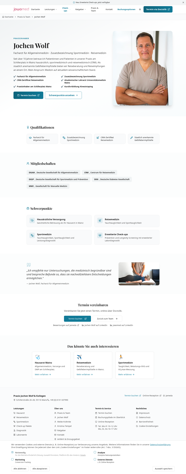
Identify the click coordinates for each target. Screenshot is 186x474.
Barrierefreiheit (146, 421)
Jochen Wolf (62, 417)
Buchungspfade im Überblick (111, 417)
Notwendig (20, 452)
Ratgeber (79, 9)
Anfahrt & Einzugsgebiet (68, 439)
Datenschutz (144, 417)
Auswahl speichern (163, 468)
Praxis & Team (94, 9)
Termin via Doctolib (156, 9)
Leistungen (50, 9)
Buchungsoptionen (126, 9)
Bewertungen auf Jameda (64, 325)
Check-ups (65, 9)
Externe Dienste (105, 459)
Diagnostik (21, 430)
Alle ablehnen (20, 468)
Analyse (101, 452)
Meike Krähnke (64, 421)
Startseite (35, 9)
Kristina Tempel (64, 426)
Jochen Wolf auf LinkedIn (96, 325)
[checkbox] (12, 452)
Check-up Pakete (24, 426)
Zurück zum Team (105, 318)
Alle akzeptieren (40, 468)
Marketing (20, 459)
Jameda (168, 395)
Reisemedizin (22, 417)
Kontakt (109, 9)
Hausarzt (20, 413)
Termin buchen (28, 95)
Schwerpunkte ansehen (62, 95)
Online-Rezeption (152, 395)
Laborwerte (21, 434)
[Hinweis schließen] (183, 2)
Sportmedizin (22, 421)
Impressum (144, 413)
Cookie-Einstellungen (148, 426)
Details (83, 455)
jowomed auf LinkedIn (123, 325)
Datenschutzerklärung (160, 444)
